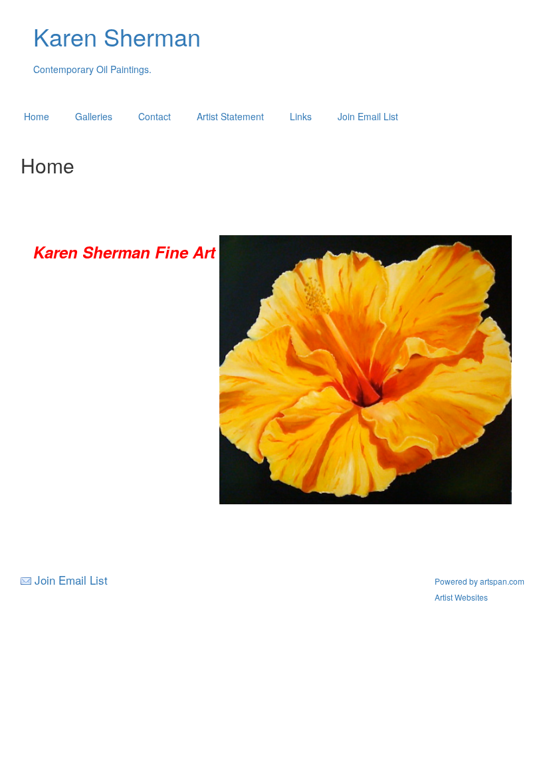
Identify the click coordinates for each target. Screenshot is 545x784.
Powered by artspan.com (479, 581)
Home (36, 116)
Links (301, 116)
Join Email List (368, 116)
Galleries (93, 116)
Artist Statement (230, 116)
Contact (154, 116)
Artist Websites (461, 597)
